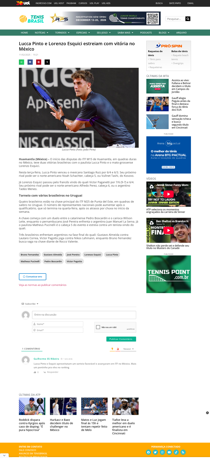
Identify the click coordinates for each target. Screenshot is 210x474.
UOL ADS (106, 3)
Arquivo (181, 32)
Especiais (81, 32)
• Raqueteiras (155, 67)
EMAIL (191, 3)
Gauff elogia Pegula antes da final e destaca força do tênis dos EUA (181, 104)
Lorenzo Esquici (92, 254)
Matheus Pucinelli (30, 261)
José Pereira (73, 254)
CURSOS (83, 3)
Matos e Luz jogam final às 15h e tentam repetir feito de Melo (94, 425)
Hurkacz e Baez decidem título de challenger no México (61, 425)
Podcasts (146, 32)
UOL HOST (59, 3)
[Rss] (183, 452)
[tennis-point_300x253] (168, 292)
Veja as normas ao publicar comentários (42, 285)
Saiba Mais (124, 32)
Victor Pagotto (74, 261)
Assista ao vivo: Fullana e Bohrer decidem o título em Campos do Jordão (181, 86)
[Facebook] (148, 452)
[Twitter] (155, 452)
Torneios (60, 32)
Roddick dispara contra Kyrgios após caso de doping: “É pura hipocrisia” (32, 425)
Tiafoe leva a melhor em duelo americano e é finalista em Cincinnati (123, 426)
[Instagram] (162, 452)
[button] (21, 62)
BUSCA (159, 3)
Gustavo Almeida (53, 254)
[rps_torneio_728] (105, 24)
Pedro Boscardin (53, 261)
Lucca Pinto (112, 254)
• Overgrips (177, 63)
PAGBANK (71, 3)
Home (24, 32)
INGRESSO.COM (44, 3)
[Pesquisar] (187, 18)
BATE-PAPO (175, 3)
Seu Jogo (102, 32)
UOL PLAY (94, 3)
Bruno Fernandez (30, 254)
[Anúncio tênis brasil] (168, 172)
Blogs (162, 32)
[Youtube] (169, 452)
